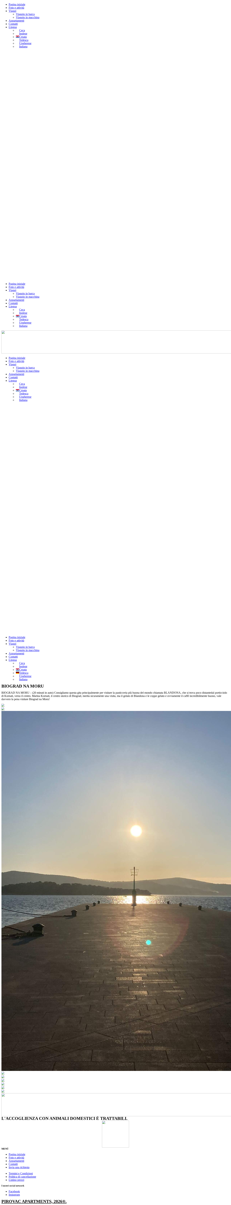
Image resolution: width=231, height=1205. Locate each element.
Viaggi (12, 10)
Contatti (13, 23)
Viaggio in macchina (27, 17)
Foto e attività (16, 7)
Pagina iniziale (17, 4)
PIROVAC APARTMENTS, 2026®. (34, 1201)
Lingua (13, 27)
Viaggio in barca (25, 14)
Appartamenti (16, 20)
